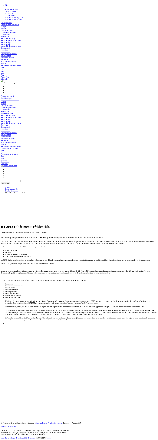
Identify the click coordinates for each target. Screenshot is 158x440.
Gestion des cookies (55, 423)
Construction (5, 34)
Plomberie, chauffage (8, 58)
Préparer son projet (11, 9)
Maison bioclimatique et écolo (11, 46)
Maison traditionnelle (8, 38)
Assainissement (6, 56)
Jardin (3, 67)
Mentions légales (41, 423)
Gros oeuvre (9, 13)
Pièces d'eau (5, 77)
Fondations (4, 50)
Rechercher (5, 183)
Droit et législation (7, 30)
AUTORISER (41, 438)
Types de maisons (11, 11)
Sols (2, 71)
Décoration (4, 79)
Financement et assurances (10, 25)
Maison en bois (6, 42)
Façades (3, 63)
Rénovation (5, 36)
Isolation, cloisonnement (9, 61)
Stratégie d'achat (6, 23)
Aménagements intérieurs (13, 19)
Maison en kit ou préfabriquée (11, 40)
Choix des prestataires (8, 32)
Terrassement (5, 48)
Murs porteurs (5, 52)
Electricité (4, 59)
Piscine (3, 69)
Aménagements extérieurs (14, 17)
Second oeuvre (10, 15)
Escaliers (4, 75)
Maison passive (6, 44)
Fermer (48, 438)
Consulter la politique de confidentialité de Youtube (18, 438)
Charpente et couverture (9, 54)
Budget (3, 27)
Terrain (3, 28)
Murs (2, 73)
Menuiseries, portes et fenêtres (11, 65)
